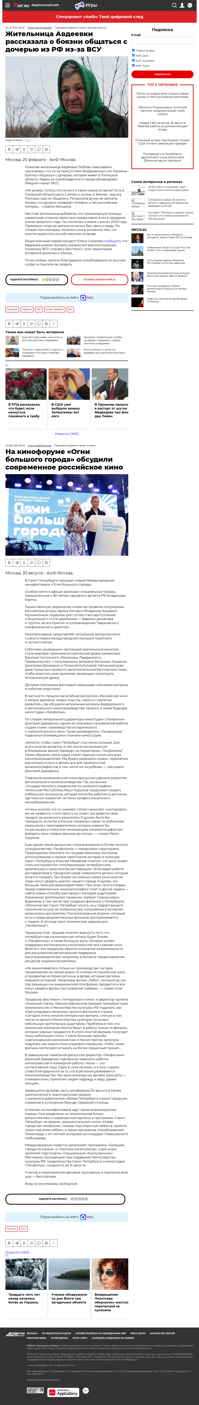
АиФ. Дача (142, 55)
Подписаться (162, 74)
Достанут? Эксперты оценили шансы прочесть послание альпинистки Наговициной (170, 215)
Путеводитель (59, 1338)
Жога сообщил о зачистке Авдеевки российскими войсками (104, 351)
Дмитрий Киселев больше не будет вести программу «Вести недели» (168, 274)
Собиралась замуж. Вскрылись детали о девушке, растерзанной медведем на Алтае (168, 202)
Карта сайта (79, 1338)
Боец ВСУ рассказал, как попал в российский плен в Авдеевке (42, 339)
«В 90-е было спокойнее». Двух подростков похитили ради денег (168, 188)
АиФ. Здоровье (145, 60)
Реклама (32, 1333)
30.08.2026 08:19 (15, 445)
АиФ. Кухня (142, 65)
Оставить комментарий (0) (100, 279)
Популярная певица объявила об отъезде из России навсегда (166, 261)
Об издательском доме (56, 1333)
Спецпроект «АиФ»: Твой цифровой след (99, 16)
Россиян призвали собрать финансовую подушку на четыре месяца (166, 289)
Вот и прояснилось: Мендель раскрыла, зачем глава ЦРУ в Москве (169, 236)
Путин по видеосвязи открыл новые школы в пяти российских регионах (162, 95)
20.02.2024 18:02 (15, 27)
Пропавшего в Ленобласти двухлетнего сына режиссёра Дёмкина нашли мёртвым (162, 157)
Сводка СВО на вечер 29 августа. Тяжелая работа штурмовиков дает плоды (162, 126)
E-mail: (136, 35)
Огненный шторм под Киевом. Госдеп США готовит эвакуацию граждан (162, 142)
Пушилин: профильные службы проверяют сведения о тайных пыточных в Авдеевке (103, 340)
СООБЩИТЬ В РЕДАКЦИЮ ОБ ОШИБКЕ (113, 1338)
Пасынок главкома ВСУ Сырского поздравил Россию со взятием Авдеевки (42, 352)
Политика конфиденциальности (43, 1380)
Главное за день (145, 50)
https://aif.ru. (38, 1374)
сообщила (112, 241)
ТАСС (28, 140)
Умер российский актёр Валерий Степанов (167, 300)
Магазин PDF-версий (162, 1333)
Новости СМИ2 (67, 434)
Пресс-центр (137, 1333)
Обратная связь (36, 1338)
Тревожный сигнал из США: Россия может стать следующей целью (168, 249)
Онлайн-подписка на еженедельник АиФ (100, 1333)
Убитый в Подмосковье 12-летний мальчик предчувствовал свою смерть (162, 111)
